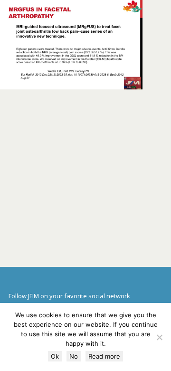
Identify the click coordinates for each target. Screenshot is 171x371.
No (73, 356)
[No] (159, 337)
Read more (104, 356)
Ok (55, 356)
